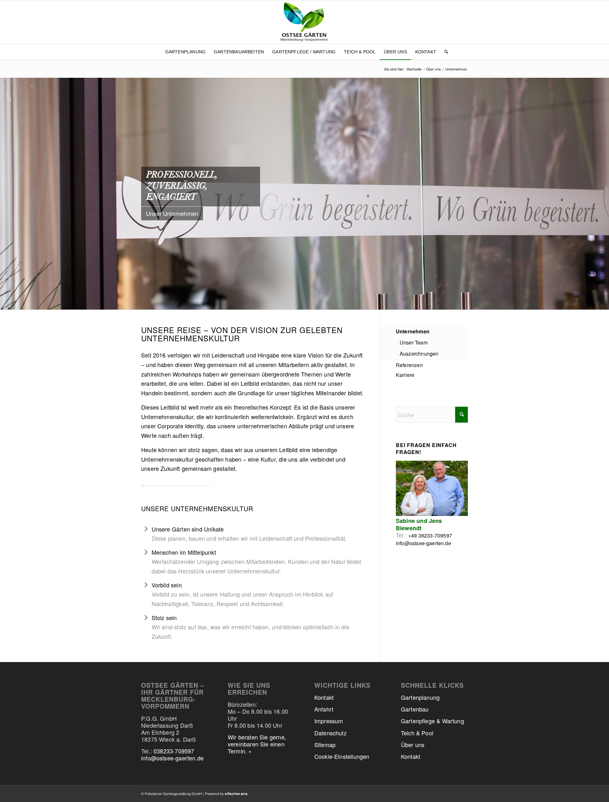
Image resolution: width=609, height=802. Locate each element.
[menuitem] (185, 52)
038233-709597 (174, 751)
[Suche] (444, 52)
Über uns (412, 744)
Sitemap (325, 744)
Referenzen (409, 365)
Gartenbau (415, 709)
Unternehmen (412, 331)
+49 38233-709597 (430, 535)
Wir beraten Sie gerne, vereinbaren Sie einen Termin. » (257, 744)
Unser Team (414, 342)
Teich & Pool (417, 733)
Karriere (405, 374)
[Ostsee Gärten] (304, 21)
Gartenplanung (420, 697)
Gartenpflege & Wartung (432, 721)
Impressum (328, 721)
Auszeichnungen (419, 353)
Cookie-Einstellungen (342, 756)
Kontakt (324, 697)
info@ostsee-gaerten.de (423, 543)
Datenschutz (330, 733)
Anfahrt (323, 709)
